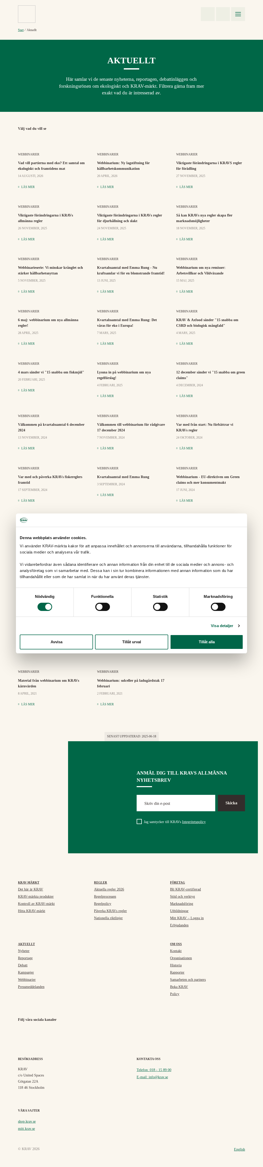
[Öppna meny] (238, 14)
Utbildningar (179, 911)
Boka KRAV (179, 987)
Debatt (22, 965)
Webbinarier (27, 980)
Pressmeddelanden (31, 987)
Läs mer (28, 187)
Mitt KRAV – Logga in (187, 918)
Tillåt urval (131, 642)
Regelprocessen (105, 896)
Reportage (25, 958)
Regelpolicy (102, 904)
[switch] (102, 607)
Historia (176, 965)
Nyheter (24, 951)
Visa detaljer (222, 626)
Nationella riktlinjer (108, 918)
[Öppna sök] (223, 14)
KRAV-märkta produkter (36, 896)
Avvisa (56, 642)
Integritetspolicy (194, 822)
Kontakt (176, 951)
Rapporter (177, 972)
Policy (174, 994)
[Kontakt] (208, 14)
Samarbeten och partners (188, 980)
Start (21, 30)
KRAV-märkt (28, 882)
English (239, 1149)
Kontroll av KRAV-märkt (36, 904)
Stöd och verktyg (182, 896)
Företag (177, 882)
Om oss (176, 944)
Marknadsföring (181, 904)
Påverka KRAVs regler (110, 911)
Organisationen (181, 958)
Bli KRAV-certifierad (185, 889)
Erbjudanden (179, 925)
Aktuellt (26, 944)
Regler (100, 882)
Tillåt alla (207, 642)
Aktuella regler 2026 (109, 889)
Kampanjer (26, 972)
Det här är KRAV (30, 889)
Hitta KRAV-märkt (31, 911)
